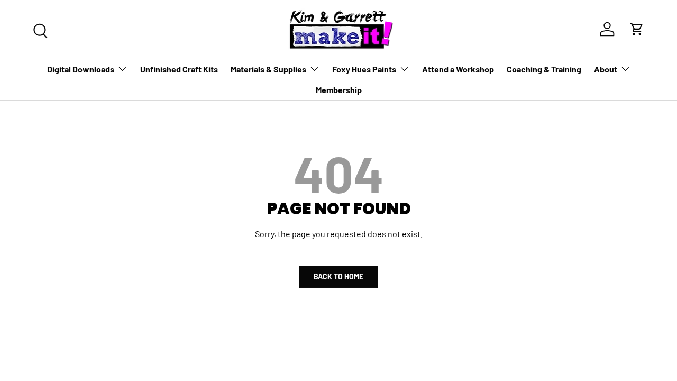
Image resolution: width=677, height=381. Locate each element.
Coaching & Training (544, 69)
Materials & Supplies (268, 69)
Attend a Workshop (458, 69)
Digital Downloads (80, 69)
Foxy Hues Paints (364, 69)
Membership (339, 90)
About (605, 69)
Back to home (338, 276)
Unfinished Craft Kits (179, 69)
